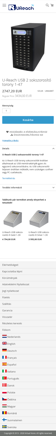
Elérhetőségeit (10, 265)
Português (13, 378)
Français (12, 357)
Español (11, 364)
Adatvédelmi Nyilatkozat (15, 284)
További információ (12, 187)
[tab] (28, 148)
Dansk (10, 385)
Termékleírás (10, 140)
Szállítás (6, 304)
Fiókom (6, 330)
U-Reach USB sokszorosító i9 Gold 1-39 (12, 233)
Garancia (7, 310)
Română (12, 413)
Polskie (11, 392)
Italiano (11, 371)
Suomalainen (14, 420)
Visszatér (7, 317)
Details (5, 148)
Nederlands (13, 337)
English (11, 343)
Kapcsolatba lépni (12, 271)
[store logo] (21, 6)
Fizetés (6, 297)
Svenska (11, 427)
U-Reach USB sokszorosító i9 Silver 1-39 (39, 233)
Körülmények (9, 278)
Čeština (11, 399)
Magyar (11, 406)
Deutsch (12, 350)
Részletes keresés (12, 323)
